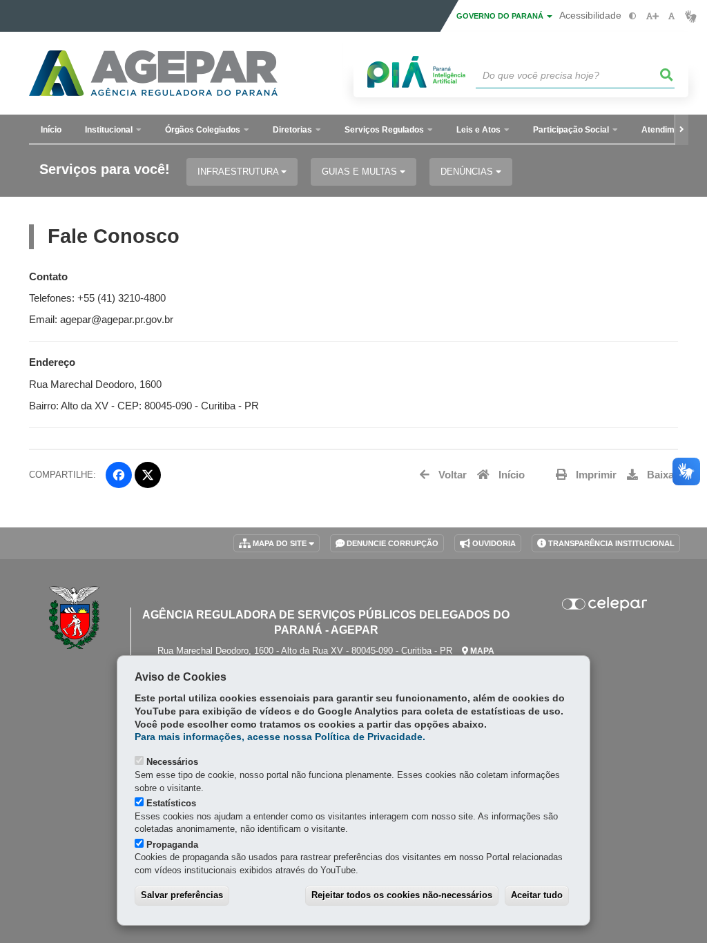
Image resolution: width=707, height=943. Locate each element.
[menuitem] (113, 130)
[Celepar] (604, 604)
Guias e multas (361, 171)
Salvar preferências (182, 895)
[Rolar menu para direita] (681, 130)
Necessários (172, 762)
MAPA (481, 651)
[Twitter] (148, 475)
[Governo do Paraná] (74, 617)
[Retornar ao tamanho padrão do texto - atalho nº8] (671, 16)
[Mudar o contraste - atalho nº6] (633, 16)
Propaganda (172, 844)
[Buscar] (667, 75)
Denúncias (468, 171)
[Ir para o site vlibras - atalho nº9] (691, 16)
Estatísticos (171, 803)
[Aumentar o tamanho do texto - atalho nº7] (652, 16)
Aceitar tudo (537, 895)
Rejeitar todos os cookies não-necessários (401, 895)
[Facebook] (119, 475)
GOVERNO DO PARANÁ (500, 16)
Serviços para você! (104, 169)
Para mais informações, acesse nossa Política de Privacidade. (280, 737)
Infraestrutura (239, 171)
